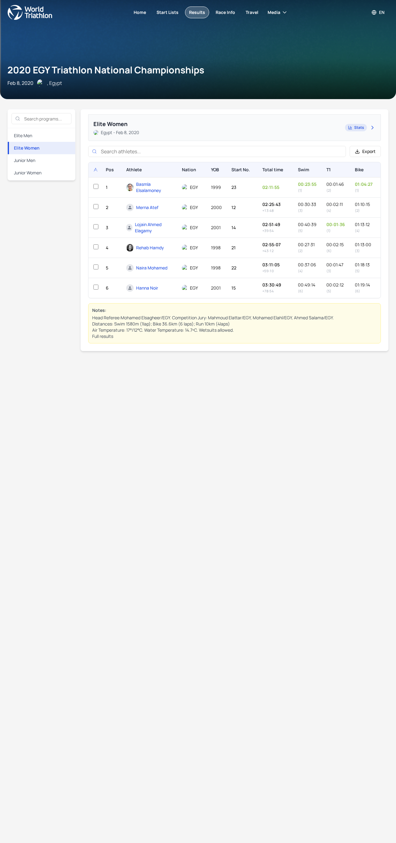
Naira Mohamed (151, 268)
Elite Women (27, 148)
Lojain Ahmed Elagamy (148, 227)
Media (274, 12)
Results (197, 12)
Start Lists (168, 12)
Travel (252, 12)
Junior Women (27, 173)
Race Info (225, 12)
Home (140, 12)
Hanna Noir (147, 288)
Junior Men (24, 160)
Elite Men (23, 135)
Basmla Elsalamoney (148, 187)
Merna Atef (147, 207)
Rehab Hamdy (150, 248)
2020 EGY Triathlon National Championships (105, 69)
